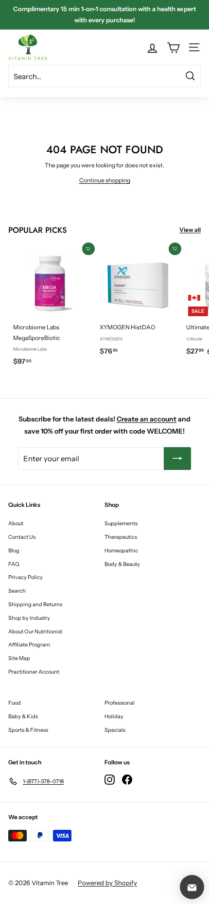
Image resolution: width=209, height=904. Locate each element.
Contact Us (21, 536)
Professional (119, 702)
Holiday (113, 716)
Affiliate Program (29, 644)
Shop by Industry (29, 617)
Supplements (121, 523)
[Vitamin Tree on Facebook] (127, 780)
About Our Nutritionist (35, 631)
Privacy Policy (25, 577)
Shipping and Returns (35, 604)
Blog (13, 550)
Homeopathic (121, 550)
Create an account (146, 419)
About (15, 523)
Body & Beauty (122, 564)
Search (17, 590)
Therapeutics (120, 536)
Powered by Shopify (107, 883)
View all (190, 229)
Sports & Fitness (28, 729)
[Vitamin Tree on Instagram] (109, 780)
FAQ (13, 564)
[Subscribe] (177, 458)
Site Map (19, 658)
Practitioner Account (33, 671)
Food (14, 702)
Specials (114, 729)
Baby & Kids (23, 716)
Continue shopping (104, 180)
